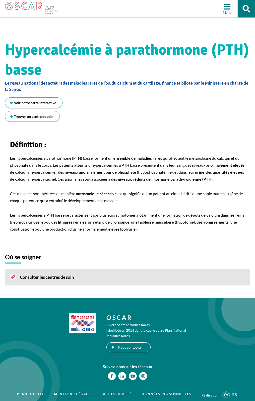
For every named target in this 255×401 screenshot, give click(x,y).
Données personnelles (166, 394)
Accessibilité (117, 394)
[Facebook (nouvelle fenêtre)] (112, 376)
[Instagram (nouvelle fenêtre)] (143, 376)
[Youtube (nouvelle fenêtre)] (133, 376)
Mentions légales (73, 394)
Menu (227, 12)
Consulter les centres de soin (47, 277)
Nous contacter (130, 347)
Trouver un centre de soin (33, 116)
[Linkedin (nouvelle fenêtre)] (122, 376)
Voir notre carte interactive (35, 103)
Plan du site (30, 394)
